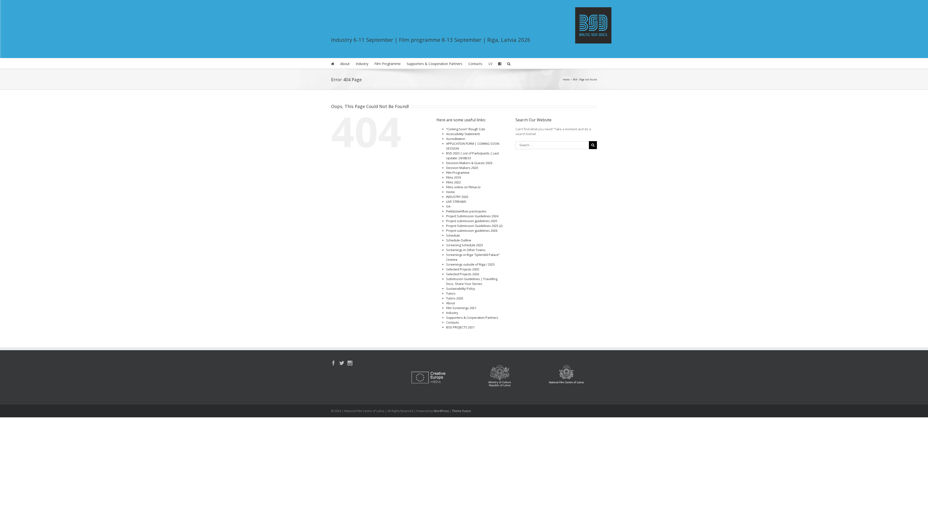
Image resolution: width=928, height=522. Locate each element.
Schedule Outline (458, 240)
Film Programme (387, 63)
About (345, 63)
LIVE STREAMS (456, 201)
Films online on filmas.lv (463, 187)
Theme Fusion (461, 411)
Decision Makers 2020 (462, 168)
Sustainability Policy (460, 288)
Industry (362, 63)
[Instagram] (350, 363)
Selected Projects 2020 (462, 269)
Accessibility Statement (463, 134)
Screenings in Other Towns (466, 250)
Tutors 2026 (454, 298)
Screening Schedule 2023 (464, 245)
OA (448, 206)
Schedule (453, 235)
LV (490, 63)
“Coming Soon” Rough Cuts (465, 129)
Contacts (475, 63)
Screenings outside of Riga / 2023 (470, 264)
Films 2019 (453, 177)
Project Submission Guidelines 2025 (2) (474, 226)
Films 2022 (453, 182)
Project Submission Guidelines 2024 (472, 216)
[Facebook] (333, 363)
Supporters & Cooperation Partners (434, 63)
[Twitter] (341, 363)
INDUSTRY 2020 (457, 197)
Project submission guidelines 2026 (471, 230)
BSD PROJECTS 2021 (460, 327)
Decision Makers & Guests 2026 (469, 163)
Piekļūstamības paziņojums (466, 211)
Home (450, 192)
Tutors (451, 293)
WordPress (441, 411)
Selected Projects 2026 (462, 274)
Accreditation (455, 139)
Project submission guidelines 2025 (471, 221)
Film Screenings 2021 (461, 308)
